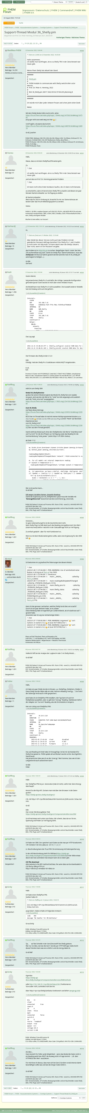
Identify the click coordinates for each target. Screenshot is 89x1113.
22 (34, 43)
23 (36, 43)
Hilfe (53, 1110)
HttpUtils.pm (43, 250)
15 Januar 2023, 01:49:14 (32, 839)
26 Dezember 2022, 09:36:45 (33, 153)
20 (28, 43)
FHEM (54, 10)
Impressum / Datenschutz (35, 10)
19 (26, 43)
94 (41, 43)
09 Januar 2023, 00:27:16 (32, 649)
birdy (9, 887)
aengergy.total (75, 991)
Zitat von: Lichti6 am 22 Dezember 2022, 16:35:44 (44, 55)
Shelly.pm (32, 79)
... (24, 43)
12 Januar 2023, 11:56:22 (32, 681)
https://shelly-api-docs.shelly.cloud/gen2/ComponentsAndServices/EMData (47, 854)
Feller (9, 681)
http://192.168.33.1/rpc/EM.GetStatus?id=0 (45, 984)
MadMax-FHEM (14, 50)
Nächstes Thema (78, 37)
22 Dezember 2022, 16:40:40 (33, 50)
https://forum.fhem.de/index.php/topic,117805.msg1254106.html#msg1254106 (54, 402)
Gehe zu (54, 1098)
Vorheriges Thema (63, 37)
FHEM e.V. (29, 12)
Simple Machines (17, 1110)
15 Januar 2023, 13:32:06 (32, 972)
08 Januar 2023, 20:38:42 (32, 559)
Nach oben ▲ (83, 1110)
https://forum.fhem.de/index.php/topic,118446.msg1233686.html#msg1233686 (54, 426)
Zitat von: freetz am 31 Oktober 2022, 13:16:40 (43, 235)
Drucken (82, 44)
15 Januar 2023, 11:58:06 (32, 887)
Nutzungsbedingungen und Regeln (67, 1110)
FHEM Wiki (80, 10)
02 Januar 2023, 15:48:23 (34, 384)
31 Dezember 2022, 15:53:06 (33, 272)
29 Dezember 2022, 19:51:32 (35, 226)
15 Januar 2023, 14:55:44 (32, 1048)
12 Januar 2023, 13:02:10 (32, 776)
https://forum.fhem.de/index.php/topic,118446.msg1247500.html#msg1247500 (54, 116)
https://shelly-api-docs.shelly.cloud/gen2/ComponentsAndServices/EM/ (51, 814)
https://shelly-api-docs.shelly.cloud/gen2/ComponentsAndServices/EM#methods (48, 979)
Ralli (9, 272)
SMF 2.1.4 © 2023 (7, 1110)
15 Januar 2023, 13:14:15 (32, 940)
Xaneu (10, 153)
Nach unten (8, 43)
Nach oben (7, 1088)
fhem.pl (46, 572)
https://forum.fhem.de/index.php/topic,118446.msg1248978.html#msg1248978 (54, 127)
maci (9, 558)
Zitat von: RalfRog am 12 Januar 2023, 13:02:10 (44, 900)
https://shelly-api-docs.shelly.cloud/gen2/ (40, 795)
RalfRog (11, 384)
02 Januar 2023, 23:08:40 (32, 517)
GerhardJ (11, 226)
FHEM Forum (9, 10)
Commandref (66, 10)
